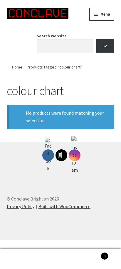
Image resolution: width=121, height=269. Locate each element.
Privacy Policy (20, 206)
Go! (105, 46)
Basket (93, 254)
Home (17, 67)
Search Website (52, 36)
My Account (20, 259)
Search (60, 259)
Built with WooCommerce (64, 206)
